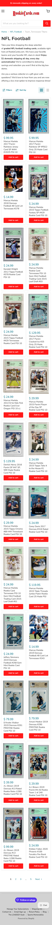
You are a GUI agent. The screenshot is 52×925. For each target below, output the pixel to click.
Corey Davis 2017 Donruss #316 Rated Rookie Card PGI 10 (38, 529)
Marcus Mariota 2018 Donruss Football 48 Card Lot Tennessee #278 (13, 204)
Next (37, 879)
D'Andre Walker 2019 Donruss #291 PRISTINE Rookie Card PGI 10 (13, 726)
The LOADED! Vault (16, 915)
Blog (45, 912)
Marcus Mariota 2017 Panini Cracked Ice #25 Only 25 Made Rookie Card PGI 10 (38, 341)
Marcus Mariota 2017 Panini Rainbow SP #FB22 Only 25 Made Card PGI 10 (38, 147)
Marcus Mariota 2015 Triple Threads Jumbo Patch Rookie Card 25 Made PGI (38, 592)
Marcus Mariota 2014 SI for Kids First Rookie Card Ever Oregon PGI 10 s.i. (13, 404)
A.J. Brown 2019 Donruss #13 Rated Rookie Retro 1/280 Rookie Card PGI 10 (13, 789)
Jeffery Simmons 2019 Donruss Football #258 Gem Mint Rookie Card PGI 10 (13, 662)
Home (4, 32)
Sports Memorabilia (36, 915)
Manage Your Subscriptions (18, 909)
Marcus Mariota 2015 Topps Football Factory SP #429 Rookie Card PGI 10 (38, 211)
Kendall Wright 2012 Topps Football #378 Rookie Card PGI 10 (13, 273)
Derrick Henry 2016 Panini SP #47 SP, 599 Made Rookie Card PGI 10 (13, 468)
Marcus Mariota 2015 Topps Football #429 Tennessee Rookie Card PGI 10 (13, 339)
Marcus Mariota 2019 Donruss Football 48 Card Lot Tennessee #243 (38, 654)
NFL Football (16, 32)
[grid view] (41, 90)
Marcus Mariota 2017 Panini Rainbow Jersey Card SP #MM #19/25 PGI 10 (11, 147)
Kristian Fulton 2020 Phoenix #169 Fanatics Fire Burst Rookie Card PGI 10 (38, 853)
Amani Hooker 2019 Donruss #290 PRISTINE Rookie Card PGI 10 (38, 725)
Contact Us (6, 912)
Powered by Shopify (26, 918)
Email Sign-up (20, 912)
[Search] (47, 23)
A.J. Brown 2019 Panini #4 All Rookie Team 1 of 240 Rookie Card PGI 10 (38, 791)
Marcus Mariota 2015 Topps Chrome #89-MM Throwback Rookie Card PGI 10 (13, 530)
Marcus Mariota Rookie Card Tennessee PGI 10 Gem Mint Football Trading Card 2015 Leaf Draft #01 (12, 595)
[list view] (48, 90)
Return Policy (34, 912)
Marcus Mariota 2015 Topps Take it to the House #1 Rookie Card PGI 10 (38, 467)
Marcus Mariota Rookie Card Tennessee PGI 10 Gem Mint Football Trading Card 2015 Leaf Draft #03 (38, 275)
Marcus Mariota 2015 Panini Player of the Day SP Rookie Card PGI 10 (38, 405)
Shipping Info (37, 909)
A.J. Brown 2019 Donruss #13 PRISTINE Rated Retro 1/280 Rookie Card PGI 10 (12, 855)
